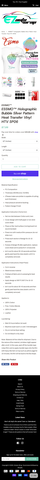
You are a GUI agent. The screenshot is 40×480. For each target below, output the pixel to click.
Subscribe (32, 459)
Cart (36, 5)
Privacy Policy (20, 389)
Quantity (5, 155)
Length (4, 146)
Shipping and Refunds (20, 395)
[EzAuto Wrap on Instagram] (22, 443)
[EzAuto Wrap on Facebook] (18, 443)
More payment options (20, 179)
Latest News (20, 417)
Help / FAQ (20, 400)
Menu (6, 5)
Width (4, 137)
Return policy (20, 411)
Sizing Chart (20, 406)
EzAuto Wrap (18, 465)
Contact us (20, 397)
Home (3, 31)
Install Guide (20, 403)
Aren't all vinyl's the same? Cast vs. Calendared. (20, 421)
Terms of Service (20, 392)
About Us (20, 386)
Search (20, 384)
